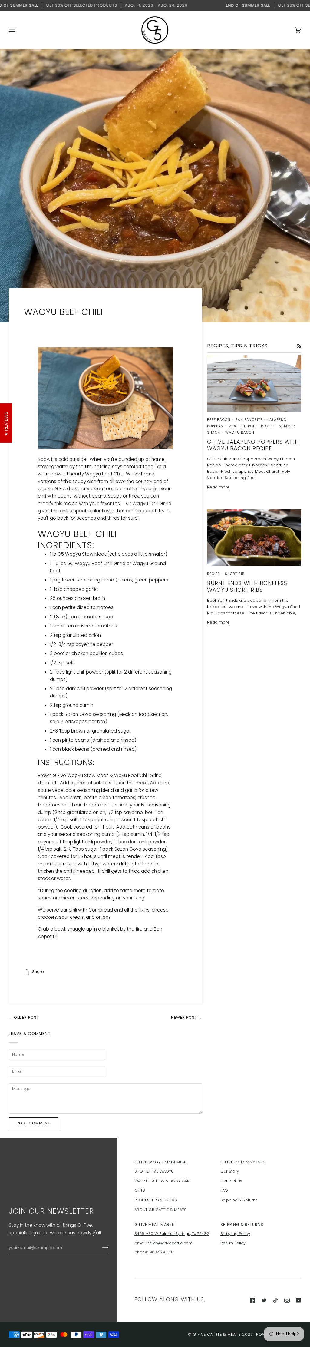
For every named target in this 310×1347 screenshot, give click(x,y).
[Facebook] (252, 1300)
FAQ (224, 1190)
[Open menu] (18, 30)
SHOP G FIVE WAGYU (154, 1171)
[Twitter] (264, 1300)
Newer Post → (186, 1017)
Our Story (229, 1171)
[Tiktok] (275, 1300)
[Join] (100, 1248)
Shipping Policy (235, 1233)
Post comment (33, 1123)
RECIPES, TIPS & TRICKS (155, 1200)
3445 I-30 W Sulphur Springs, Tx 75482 (171, 1233)
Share (38, 972)
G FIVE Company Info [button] (243, 1162)
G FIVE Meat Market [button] (155, 1224)
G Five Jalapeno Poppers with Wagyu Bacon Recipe (253, 445)
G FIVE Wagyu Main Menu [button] (161, 1162)
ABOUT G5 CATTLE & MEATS (160, 1210)
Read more (218, 487)
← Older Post (24, 1017)
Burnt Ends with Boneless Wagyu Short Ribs (247, 586)
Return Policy (233, 1243)
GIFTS (139, 1190)
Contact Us (231, 1181)
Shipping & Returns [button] (241, 1224)
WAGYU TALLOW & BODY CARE (163, 1181)
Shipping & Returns (239, 1200)
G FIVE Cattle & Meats (217, 1334)
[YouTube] (298, 1300)
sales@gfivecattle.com (170, 1243)
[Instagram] (287, 1300)
